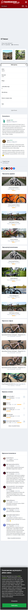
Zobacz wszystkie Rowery (14, 425)
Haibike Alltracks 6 (10, 500)
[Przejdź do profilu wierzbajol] (4, 509)
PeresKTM (11, 526)
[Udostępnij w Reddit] (4, 168)
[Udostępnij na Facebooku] (14, 168)
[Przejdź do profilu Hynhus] (4, 458)
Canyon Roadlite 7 (10, 396)
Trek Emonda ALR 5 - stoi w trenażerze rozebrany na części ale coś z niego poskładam (15, 488)
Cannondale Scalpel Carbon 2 (13, 421)
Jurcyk (8, 120)
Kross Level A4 (14, 239)
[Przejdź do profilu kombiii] (4, 501)
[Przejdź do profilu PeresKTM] (4, 525)
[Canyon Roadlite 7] (4, 397)
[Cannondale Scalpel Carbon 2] (4, 421)
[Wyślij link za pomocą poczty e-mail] (9, 168)
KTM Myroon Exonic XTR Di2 (12, 508)
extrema (12, 206)
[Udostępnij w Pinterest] (11, 168)
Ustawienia (14, 601)
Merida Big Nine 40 (10, 408)
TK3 (10, 422)
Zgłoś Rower (14, 110)
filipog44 (12, 189)
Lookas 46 (12, 223)
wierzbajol (11, 510)
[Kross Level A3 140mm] (14, 198)
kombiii (10, 502)
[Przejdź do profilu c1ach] (4, 141)
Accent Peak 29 (9, 457)
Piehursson (12, 280)
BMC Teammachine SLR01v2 (12, 464)
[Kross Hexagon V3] (14, 289)
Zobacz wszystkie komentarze (14, 538)
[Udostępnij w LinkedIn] (2, 168)
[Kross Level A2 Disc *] (14, 181)
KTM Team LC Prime (14, 222)
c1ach (8, 140)
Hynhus (11, 459)
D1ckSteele (11, 465)
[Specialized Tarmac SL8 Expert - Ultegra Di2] (14, 328)
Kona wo (8, 403)
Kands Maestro (14, 278)
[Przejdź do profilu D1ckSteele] (4, 465)
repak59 (12, 241)
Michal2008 (12, 336)
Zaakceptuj (14, 605)
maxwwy (12, 297)
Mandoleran (11, 398)
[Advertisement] (14, 23)
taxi (10, 404)
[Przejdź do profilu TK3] (4, 515)
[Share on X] (7, 168)
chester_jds (11, 409)
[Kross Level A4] (14, 233)
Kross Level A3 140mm (14, 205)
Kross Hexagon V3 (14, 295)
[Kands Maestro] (14, 272)
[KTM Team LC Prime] (14, 215)
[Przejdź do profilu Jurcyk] (4, 121)
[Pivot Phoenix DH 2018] (14, 377)
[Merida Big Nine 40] (4, 408)
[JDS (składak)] (4, 415)
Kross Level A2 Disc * (14, 187)
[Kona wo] (4, 403)
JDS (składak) (9, 414)
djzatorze (13, 385)
